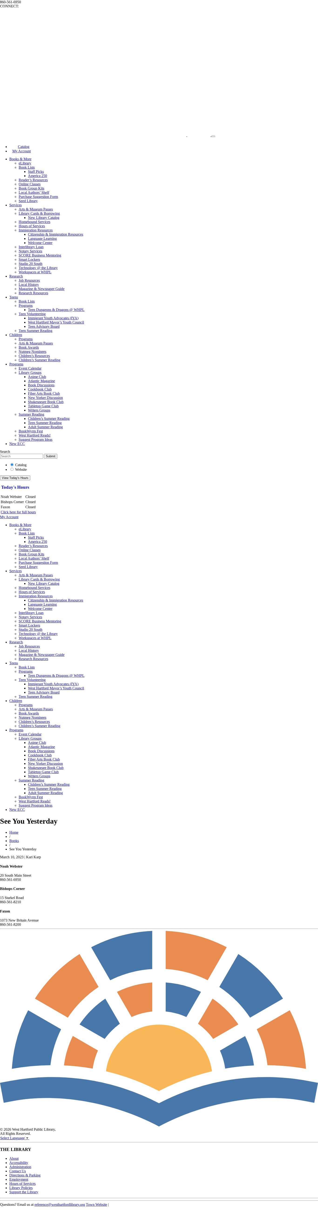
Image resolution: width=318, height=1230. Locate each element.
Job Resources (29, 280)
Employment (18, 1179)
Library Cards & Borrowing (39, 213)
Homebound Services (34, 222)
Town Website (96, 1205)
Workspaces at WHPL (35, 272)
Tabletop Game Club (43, 406)
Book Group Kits (31, 188)
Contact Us (17, 1171)
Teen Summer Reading (35, 331)
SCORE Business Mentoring (40, 255)
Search (5, 452)
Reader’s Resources (33, 180)
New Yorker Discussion (45, 398)
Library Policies (21, 1188)
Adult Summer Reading (45, 427)
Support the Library (23, 1192)
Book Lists (27, 167)
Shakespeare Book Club (46, 402)
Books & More (20, 159)
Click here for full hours (18, 512)
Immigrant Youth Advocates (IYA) (53, 318)
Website (21, 469)
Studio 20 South (30, 264)
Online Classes (30, 184)
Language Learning (42, 239)
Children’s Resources (34, 356)
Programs (26, 306)
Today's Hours (15, 487)
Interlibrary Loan (31, 247)
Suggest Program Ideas (35, 439)
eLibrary (25, 163)
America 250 (37, 176)
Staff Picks (36, 172)
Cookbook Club (40, 389)
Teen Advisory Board (44, 326)
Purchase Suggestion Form (38, 197)
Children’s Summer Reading (39, 360)
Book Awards (29, 347)
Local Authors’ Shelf (34, 192)
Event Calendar (30, 368)
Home (13, 832)
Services (15, 205)
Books (14, 841)
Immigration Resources (36, 230)
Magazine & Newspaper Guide (41, 289)
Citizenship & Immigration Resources (55, 234)
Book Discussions (41, 385)
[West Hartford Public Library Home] (105, 135)
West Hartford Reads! (35, 435)
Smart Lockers (29, 259)
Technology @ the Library (38, 268)
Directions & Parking (25, 1175)
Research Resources (33, 293)
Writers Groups (39, 410)
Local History (29, 285)
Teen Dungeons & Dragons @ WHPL (56, 310)
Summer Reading (31, 414)
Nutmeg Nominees (32, 352)
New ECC (17, 444)
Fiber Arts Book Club (44, 393)
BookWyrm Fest (31, 431)
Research (16, 276)
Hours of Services (32, 226)
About (14, 1158)
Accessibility (18, 1163)
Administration (20, 1167)
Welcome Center (40, 243)
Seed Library (28, 201)
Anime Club (37, 377)
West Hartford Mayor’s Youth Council (56, 322)
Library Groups (30, 372)
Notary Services (30, 251)
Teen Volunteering (32, 314)
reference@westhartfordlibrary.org (59, 1205)
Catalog (21, 465)
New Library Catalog (43, 218)
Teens (13, 297)
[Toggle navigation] (213, 136)
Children (15, 335)
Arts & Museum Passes (36, 209)
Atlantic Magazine (41, 381)
